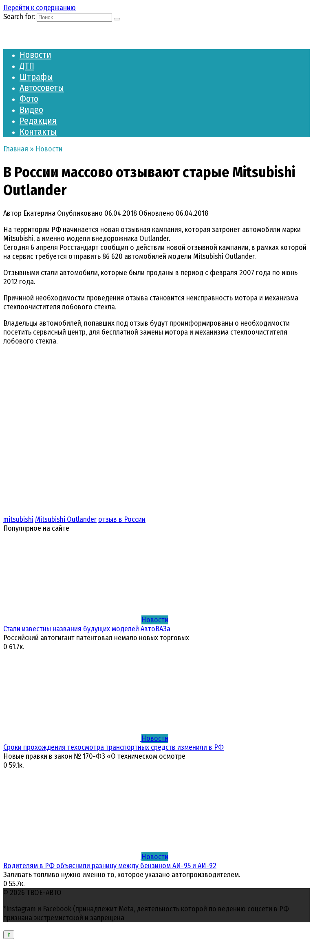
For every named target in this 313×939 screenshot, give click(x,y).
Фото (29, 98)
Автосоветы (42, 87)
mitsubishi (18, 519)
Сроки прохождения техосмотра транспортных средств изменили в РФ (113, 747)
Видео (31, 109)
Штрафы (36, 76)
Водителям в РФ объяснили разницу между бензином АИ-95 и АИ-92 (109, 865)
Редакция (38, 120)
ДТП (27, 65)
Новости (35, 54)
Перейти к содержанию (39, 7)
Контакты (38, 131)
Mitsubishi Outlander (66, 519)
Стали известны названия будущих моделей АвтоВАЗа (86, 628)
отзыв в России (121, 519)
